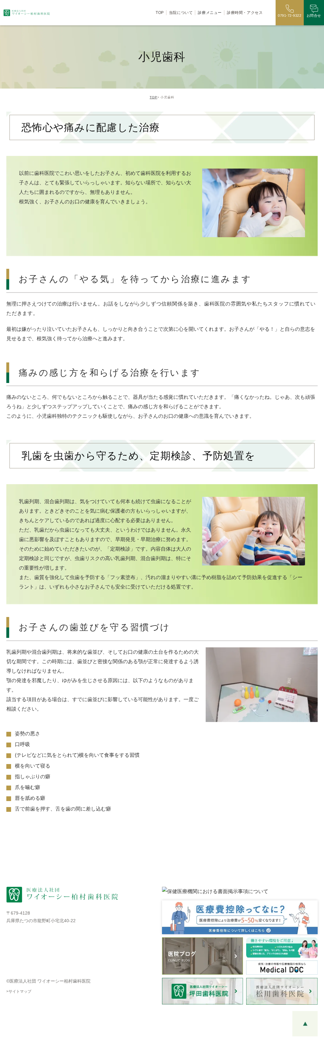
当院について (181, 12)
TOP (160, 12)
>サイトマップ (18, 991)
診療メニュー (210, 12)
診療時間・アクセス (245, 12)
